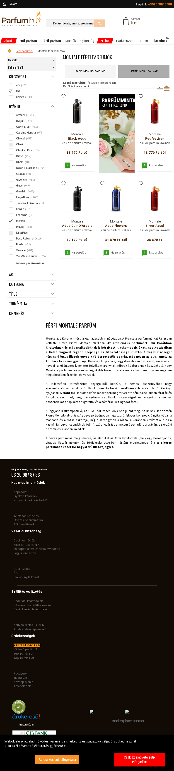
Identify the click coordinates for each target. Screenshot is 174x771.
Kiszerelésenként (160, 88)
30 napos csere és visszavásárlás (37, 549)
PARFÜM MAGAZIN (27, 645)
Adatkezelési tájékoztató (30, 629)
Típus (13, 294)
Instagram (20, 677)
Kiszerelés (16, 313)
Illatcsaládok (22, 686)
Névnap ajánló (23, 682)
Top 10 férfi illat (24, 658)
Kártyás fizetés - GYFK (29, 625)
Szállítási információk (28, 601)
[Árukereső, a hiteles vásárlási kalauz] (18, 712)
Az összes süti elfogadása (57, 759)
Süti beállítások (24, 524)
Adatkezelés (22, 568)
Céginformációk (24, 540)
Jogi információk (25, 553)
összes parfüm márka (30, 263)
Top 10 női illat (23, 653)
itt (51, 746)
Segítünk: (154, 4)
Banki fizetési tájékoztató (30, 609)
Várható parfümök (26, 649)
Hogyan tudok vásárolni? (31, 500)
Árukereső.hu (26, 724)
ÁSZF (18, 573)
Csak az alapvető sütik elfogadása (139, 759)
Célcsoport (17, 76)
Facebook (20, 673)
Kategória (16, 284)
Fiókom (12, 4)
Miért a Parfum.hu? (26, 544)
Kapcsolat (20, 492)
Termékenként (166, 88)
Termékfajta (18, 303)
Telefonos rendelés (26, 516)
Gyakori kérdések (25, 496)
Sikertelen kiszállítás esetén (32, 605)
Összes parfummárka (28, 520)
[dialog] (87, 753)
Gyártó (14, 106)
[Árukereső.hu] (26, 718)
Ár (11, 274)
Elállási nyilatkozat (26, 577)
